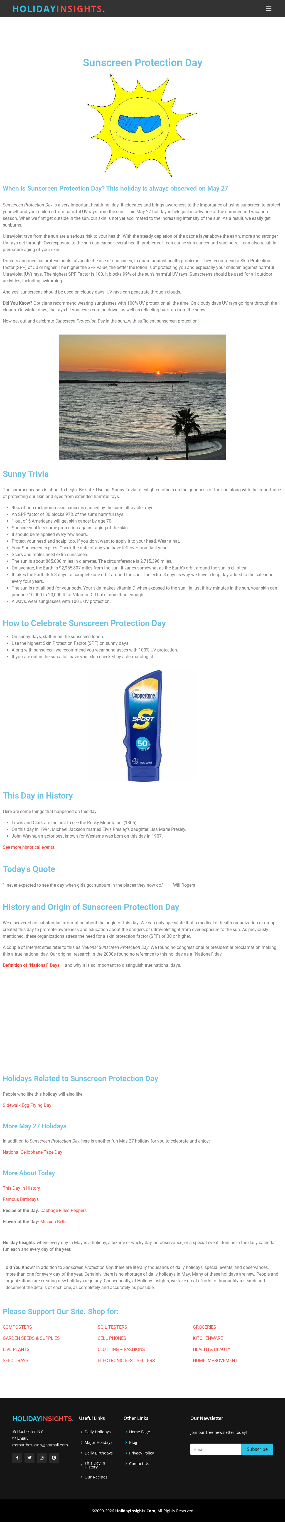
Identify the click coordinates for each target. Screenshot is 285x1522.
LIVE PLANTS (16, 1349)
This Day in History (21, 1188)
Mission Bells (53, 1221)
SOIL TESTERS (112, 1327)
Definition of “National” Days (31, 965)
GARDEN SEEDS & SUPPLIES (31, 1338)
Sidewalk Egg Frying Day (27, 1105)
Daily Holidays (98, 1432)
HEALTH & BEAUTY (211, 1349)
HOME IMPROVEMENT (215, 1360)
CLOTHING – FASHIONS (121, 1349)
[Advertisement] (156, 32)
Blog (133, 1442)
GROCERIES (204, 1327)
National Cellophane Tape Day (32, 1152)
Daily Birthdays (99, 1453)
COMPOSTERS (17, 1327)
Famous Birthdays (21, 1199)
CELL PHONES (112, 1338)
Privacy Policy (141, 1453)
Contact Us (139, 1464)
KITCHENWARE (208, 1338)
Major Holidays (98, 1442)
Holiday (58, 9)
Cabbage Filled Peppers (63, 1210)
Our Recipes (96, 1477)
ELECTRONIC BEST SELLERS (126, 1360)
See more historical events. (29, 847)
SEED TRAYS (15, 1360)
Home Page (139, 1432)
